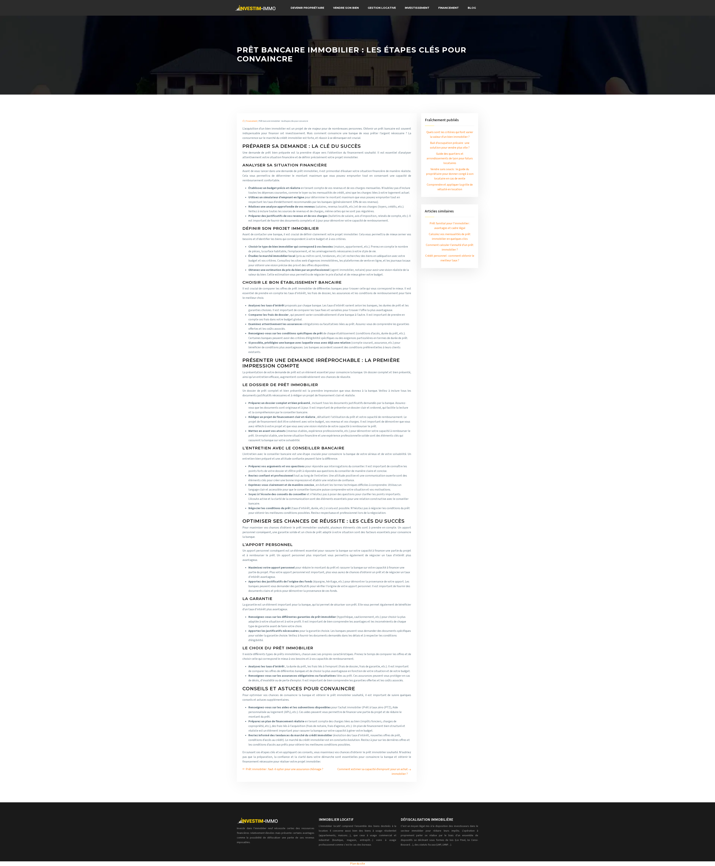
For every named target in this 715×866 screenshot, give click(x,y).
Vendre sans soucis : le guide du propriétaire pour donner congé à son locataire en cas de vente (450, 174)
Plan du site (357, 864)
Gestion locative (382, 7)
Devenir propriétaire (307, 7)
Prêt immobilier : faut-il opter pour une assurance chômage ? (284, 769)
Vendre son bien (346, 7)
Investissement (417, 7)
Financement (448, 7)
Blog (472, 7)
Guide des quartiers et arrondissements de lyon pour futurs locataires (450, 158)
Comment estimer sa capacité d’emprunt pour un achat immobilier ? (372, 771)
